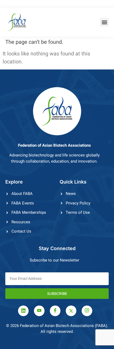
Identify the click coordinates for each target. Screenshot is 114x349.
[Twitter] (71, 311)
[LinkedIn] (23, 311)
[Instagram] (87, 311)
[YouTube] (39, 311)
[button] (104, 22)
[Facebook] (55, 311)
